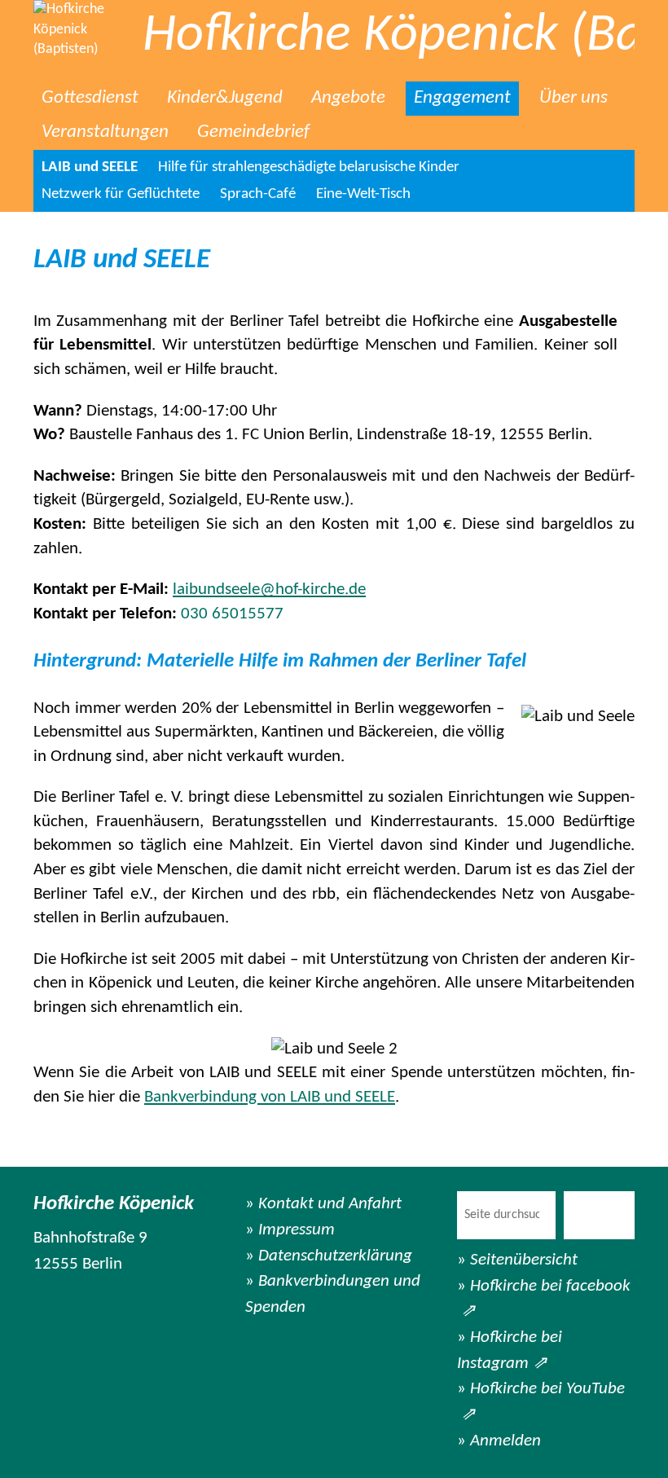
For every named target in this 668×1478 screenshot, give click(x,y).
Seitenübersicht (524, 1260)
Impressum (296, 1229)
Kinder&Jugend (225, 98)
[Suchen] (599, 1215)
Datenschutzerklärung (335, 1256)
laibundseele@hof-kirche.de (269, 589)
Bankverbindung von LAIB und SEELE (269, 1097)
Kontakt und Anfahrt (330, 1203)
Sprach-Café (258, 194)
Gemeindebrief (253, 132)
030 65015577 (232, 613)
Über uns (573, 98)
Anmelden (505, 1440)
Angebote (348, 98)
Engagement (462, 98)
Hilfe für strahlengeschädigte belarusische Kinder (308, 167)
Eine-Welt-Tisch (363, 194)
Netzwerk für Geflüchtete (121, 194)
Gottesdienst (90, 98)
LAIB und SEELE (90, 167)
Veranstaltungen (105, 132)
